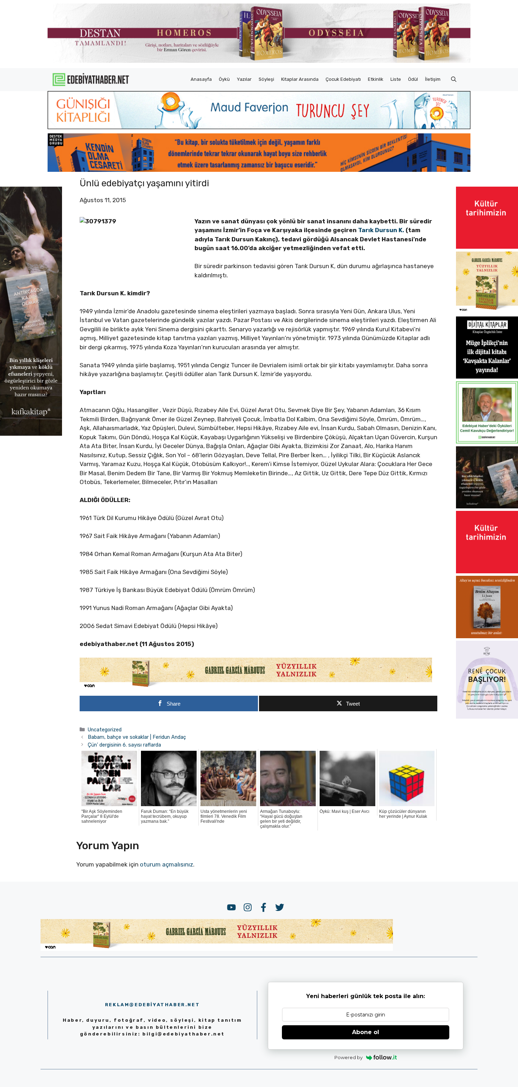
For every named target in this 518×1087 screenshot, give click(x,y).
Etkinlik (375, 79)
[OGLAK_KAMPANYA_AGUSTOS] (487, 246)
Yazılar (244, 79)
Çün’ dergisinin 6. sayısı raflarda (124, 745)
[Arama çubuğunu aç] (453, 79)
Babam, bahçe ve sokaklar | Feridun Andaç (137, 737)
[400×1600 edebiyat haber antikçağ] (31, 433)
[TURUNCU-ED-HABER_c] (259, 127)
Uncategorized (105, 729)
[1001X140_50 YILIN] (259, 61)
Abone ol (365, 1032)
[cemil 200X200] (487, 441)
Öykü (224, 79)
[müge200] (487, 376)
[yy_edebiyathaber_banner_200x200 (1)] (487, 311)
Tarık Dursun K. (382, 230)
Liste (395, 79)
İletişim (432, 79)
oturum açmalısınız (166, 864)
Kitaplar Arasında (300, 79)
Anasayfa (201, 79)
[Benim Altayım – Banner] (487, 636)
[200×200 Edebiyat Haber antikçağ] (487, 506)
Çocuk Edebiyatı (343, 79)
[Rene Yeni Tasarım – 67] (487, 716)
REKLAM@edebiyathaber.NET (152, 1004)
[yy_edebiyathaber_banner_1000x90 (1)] (256, 687)
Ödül (413, 79)
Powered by (348, 1057)
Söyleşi (266, 79)
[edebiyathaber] (259, 169)
